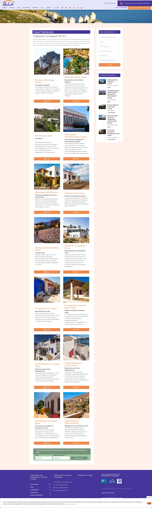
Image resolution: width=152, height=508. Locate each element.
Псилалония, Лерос (43, 136)
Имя (37, 455)
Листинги (48, 7)
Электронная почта (59, 455)
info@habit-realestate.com (61, 490)
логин (116, 7)
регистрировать (123, 7)
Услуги (19, 7)
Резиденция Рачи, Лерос (46, 308)
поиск (109, 65)
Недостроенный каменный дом (72, 422)
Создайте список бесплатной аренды (140, 7)
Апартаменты (34, 492)
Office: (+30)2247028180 (61, 485)
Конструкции (26, 7)
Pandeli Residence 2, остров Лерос (73, 364)
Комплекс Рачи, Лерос (75, 193)
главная (4, 7)
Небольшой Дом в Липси (46, 192)
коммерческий (34, 489)
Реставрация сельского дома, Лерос (75, 306)
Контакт (57, 7)
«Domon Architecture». (74, 45)
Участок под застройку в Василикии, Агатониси (113, 131)
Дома (32, 487)
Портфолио (35, 7)
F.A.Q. (42, 7)
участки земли (34, 484)
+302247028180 (143, 3)
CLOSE (149, 503)
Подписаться (79, 458)
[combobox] (109, 42)
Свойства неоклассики (36, 495)
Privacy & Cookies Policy (70, 504)
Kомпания (11, 7)
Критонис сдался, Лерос (75, 77)
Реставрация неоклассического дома (76, 135)
